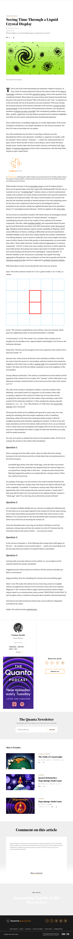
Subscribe (52, 729)
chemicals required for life (15, 260)
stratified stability (34, 223)
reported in (39, 94)
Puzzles (41, 798)
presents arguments (21, 148)
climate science (44, 753)
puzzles (41, 774)
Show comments (36, 873)
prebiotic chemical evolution (54, 260)
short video (61, 209)
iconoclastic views (36, 186)
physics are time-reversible (25, 111)
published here (32, 609)
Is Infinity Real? (27, 192)
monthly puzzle (12, 177)
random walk (39, 364)
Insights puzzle (12, 15)
